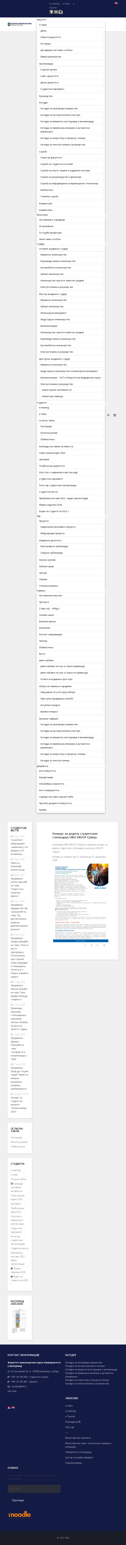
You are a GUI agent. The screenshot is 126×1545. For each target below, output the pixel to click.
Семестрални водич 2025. (17, 1197)
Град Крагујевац (73, 1462)
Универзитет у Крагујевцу (78, 1452)
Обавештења (18, 1146)
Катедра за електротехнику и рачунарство (87, 1383)
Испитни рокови (19, 1142)
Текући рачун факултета (17, 1210)
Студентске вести (19, 1248)
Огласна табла (18, 1179)
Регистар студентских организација (18, 1240)
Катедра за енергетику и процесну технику (87, 1379)
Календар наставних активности (17, 1187)
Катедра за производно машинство (83, 1362)
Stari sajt (69, 1427)
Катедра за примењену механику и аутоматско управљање (89, 1375)
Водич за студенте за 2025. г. (20, 1280)
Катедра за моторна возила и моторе (85, 1365)
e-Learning (54, 3)
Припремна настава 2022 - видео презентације (18, 1258)
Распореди (16, 1137)
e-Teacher (70, 1416)
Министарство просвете (78, 1437)
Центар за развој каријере (79, 1457)
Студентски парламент (16, 1230)
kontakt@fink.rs (19, 1386)
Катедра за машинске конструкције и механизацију (91, 1369)
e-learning (15, 1170)
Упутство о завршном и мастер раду (17, 1220)
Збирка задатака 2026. (18, 1270)
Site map (12, 1391)
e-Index (66, 3)
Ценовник (16, 1203)
